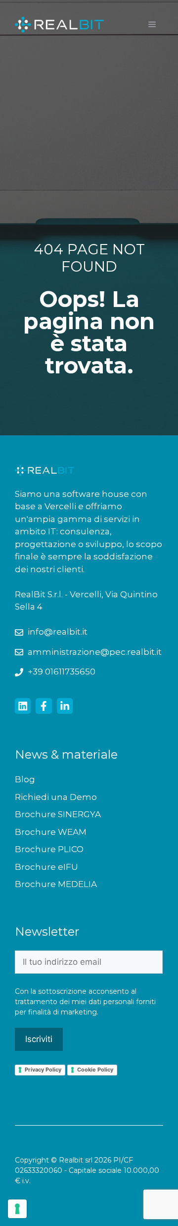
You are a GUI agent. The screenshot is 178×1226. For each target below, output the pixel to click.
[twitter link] (23, 706)
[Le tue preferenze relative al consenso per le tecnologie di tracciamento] (17, 1208)
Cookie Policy (95, 1069)
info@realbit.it (58, 632)
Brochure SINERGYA (58, 814)
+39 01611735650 (61, 671)
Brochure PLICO (49, 849)
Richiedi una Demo (56, 797)
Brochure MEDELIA (56, 884)
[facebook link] (43, 706)
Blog (25, 779)
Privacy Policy (43, 1069)
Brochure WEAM (51, 832)
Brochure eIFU (46, 867)
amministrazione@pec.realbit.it (95, 652)
